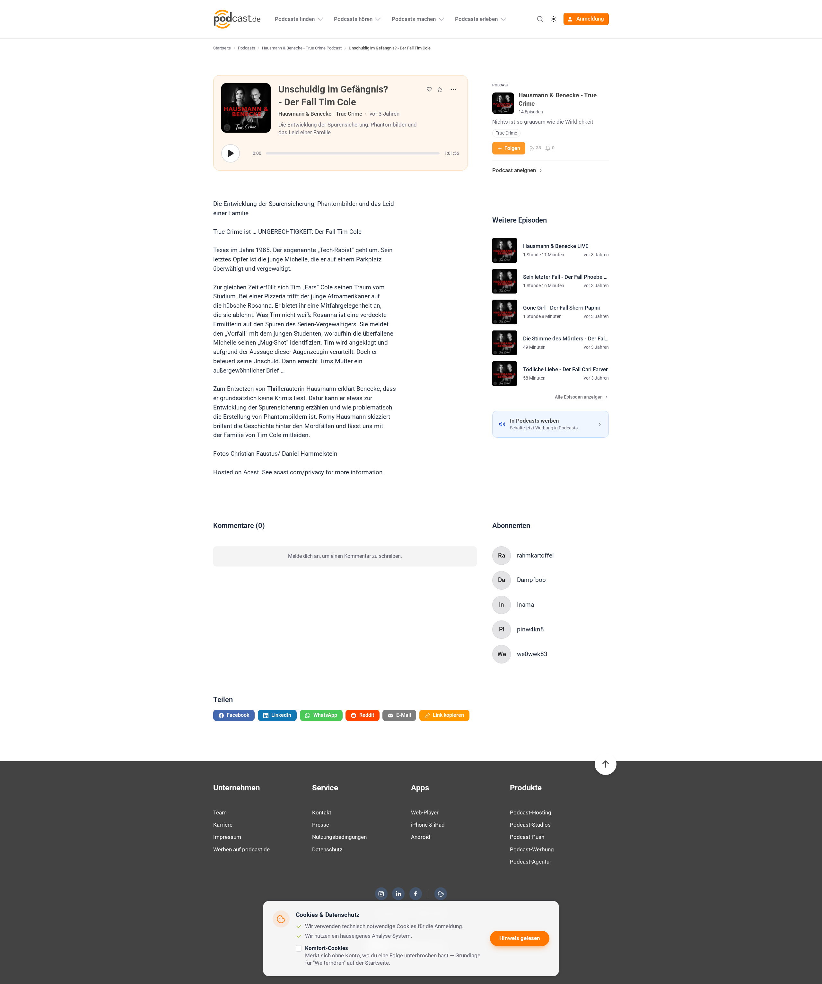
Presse (320, 824)
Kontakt (321, 812)
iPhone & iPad (428, 824)
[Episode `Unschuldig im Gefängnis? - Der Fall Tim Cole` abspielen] (230, 153)
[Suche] (540, 19)
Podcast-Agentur (530, 861)
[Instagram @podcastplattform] (381, 894)
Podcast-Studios (530, 824)
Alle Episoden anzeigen (579, 397)
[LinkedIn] (398, 894)
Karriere (222, 824)
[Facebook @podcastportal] (415, 894)
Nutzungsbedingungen (339, 837)
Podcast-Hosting (530, 812)
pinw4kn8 (530, 629)
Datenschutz (327, 849)
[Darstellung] (553, 19)
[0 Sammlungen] (440, 89)
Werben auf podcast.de (241, 849)
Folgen (512, 148)
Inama (525, 604)
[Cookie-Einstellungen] (441, 894)
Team (220, 812)
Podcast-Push (527, 837)
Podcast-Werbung (532, 849)
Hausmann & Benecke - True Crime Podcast (302, 48)
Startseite (222, 48)
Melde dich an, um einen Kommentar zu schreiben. (345, 556)
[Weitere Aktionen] (453, 89)
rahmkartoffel (535, 555)
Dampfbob (531, 580)
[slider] (353, 153)
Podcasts (246, 48)
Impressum (227, 837)
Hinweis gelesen (519, 938)
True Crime (506, 133)
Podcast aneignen (514, 170)
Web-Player (425, 812)
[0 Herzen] (429, 89)
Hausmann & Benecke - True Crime (320, 113)
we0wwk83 (532, 654)
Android (420, 837)
